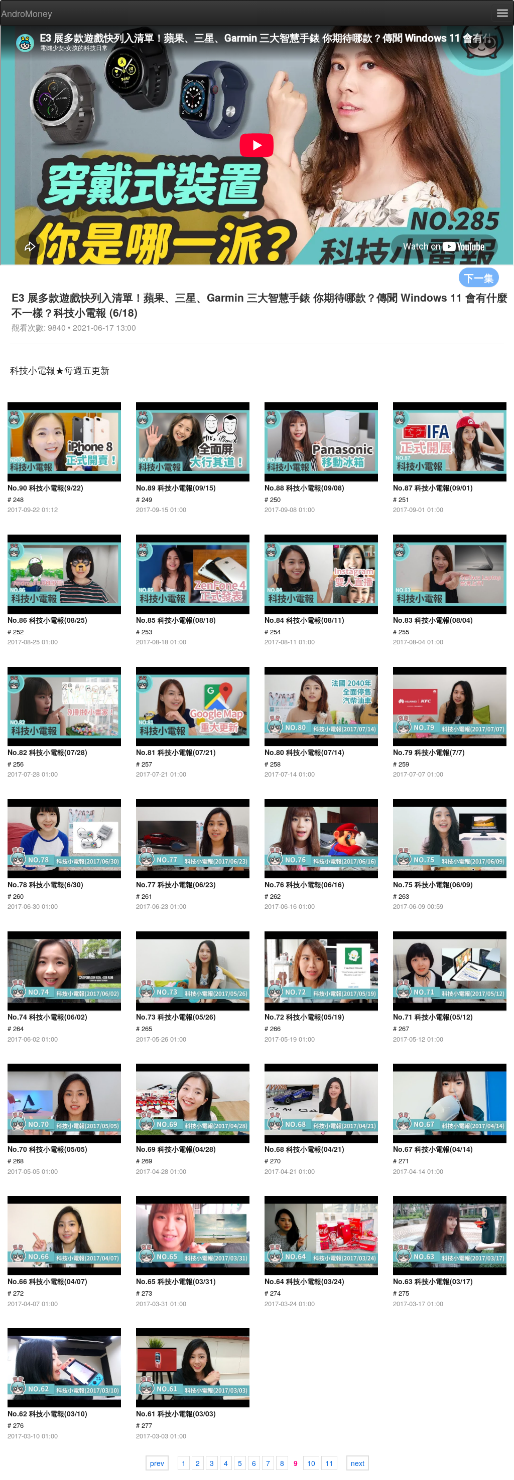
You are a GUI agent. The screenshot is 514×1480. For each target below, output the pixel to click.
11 (329, 1463)
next (357, 1463)
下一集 (479, 277)
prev (157, 1463)
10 (311, 1463)
